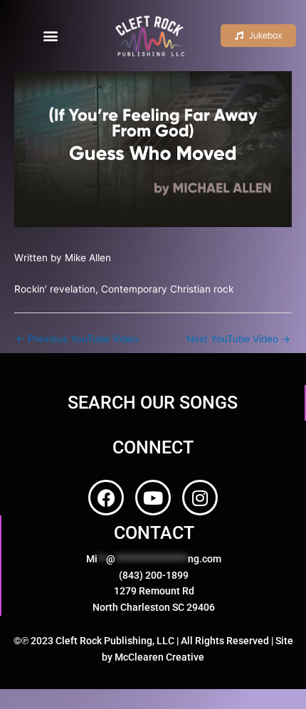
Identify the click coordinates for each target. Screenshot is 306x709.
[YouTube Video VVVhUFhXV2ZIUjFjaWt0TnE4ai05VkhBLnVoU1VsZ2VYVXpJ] (153, 149)
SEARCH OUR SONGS (153, 402)
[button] (50, 36)
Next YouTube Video (238, 339)
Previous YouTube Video (77, 339)
